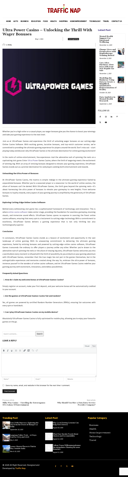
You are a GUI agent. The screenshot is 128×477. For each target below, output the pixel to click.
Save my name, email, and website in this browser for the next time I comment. (38, 385)
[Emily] (4, 45)
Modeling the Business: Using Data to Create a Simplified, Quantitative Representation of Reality (107, 84)
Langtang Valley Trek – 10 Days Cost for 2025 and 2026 (23, 436)
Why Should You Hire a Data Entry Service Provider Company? (76, 404)
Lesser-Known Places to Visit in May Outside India (23, 447)
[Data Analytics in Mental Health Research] (121, 99)
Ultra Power (33, 160)
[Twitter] (100, 122)
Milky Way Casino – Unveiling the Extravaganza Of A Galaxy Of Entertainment (23, 404)
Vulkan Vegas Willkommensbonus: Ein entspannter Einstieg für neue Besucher (67, 447)
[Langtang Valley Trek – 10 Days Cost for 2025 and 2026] (6, 437)
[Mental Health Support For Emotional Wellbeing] (121, 38)
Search (39, 334)
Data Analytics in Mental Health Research (107, 99)
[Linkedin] (111, 117)
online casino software (17, 212)
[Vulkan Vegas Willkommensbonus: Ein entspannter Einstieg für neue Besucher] (49, 448)
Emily (10, 45)
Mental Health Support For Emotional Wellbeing (106, 39)
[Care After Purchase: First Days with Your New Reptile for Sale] (121, 64)
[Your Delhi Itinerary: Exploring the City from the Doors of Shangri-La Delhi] (6, 425)
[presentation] (3, 350)
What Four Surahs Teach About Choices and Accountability (65, 435)
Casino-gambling (73, 39)
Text (94, 346)
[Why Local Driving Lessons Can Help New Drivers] (49, 425)
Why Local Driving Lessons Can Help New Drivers (66, 424)
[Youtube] (106, 122)
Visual (87, 346)
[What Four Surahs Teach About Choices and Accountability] (49, 436)
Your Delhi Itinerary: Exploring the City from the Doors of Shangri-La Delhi (24, 425)
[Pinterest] (117, 117)
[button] (4, 350)
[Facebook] (100, 117)
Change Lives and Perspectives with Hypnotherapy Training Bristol (107, 52)
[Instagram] (106, 117)
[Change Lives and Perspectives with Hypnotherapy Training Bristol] (121, 51)
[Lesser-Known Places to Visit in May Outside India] (6, 449)
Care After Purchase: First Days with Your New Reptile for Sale (106, 67)
